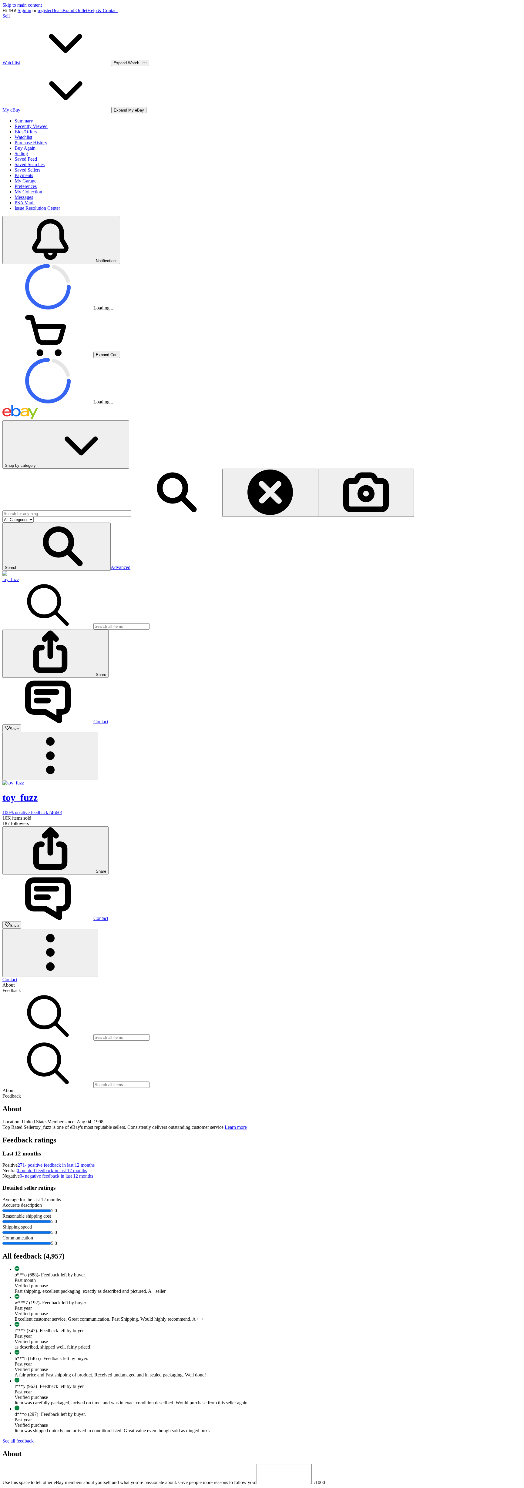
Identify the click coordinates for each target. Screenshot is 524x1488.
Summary (24, 120)
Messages (24, 197)
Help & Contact (102, 10)
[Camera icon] (366, 493)
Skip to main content (22, 5)
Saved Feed (26, 159)
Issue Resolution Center (37, 208)
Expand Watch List (130, 63)
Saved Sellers (27, 169)
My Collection (28, 191)
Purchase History (31, 142)
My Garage (25, 180)
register (45, 10)
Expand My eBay (129, 110)
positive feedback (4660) (32, 812)
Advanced (120, 567)
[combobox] (66, 513)
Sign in (24, 10)
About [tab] (8, 985)
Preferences (26, 186)
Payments (24, 175)
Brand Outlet (74, 10)
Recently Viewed (31, 126)
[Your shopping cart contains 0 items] (47, 354)
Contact (9, 979)
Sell (6, 15)
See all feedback (18, 1440)
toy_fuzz (10, 579)
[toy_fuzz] (4, 574)
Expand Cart (107, 355)
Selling (21, 153)
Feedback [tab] (11, 990)
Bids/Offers (26, 131)
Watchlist (23, 137)
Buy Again (25, 148)
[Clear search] (270, 493)
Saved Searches (30, 164)
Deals (57, 10)
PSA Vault (25, 202)
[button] (56, 547)
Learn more (236, 1127)
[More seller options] (50, 756)
